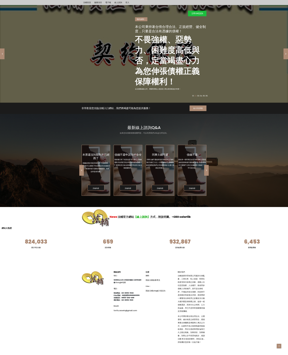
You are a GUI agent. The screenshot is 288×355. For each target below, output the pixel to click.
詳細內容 (96, 188)
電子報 (108, 2)
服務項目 (98, 2)
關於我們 (181, 272)
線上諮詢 (118, 2)
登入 (127, 2)
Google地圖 (120, 282)
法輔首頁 (87, 2)
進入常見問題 (198, 108)
